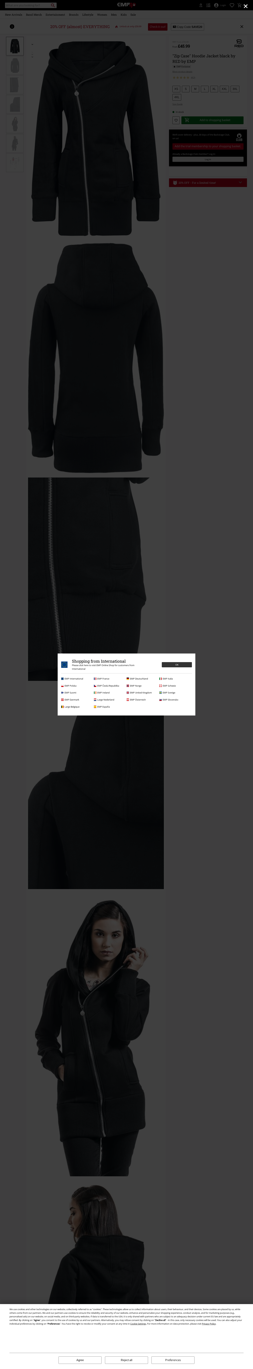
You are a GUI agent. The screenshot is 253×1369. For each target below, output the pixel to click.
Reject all (126, 1360)
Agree (80, 1360)
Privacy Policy (209, 1323)
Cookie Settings (138, 1323)
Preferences (173, 1360)
